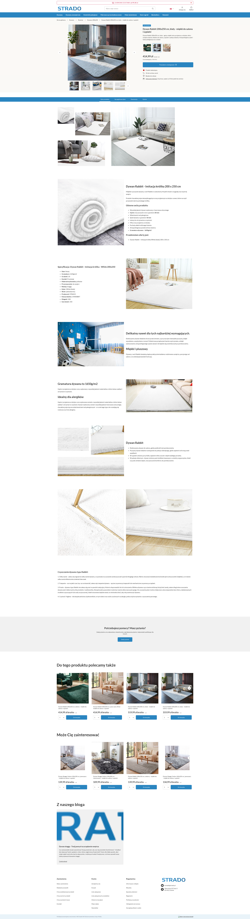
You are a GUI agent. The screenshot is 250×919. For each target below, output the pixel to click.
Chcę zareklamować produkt (65, 892)
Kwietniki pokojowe (90, 15)
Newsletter (95, 908)
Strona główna (61, 20)
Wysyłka (128, 888)
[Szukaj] (152, 8)
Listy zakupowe (96, 892)
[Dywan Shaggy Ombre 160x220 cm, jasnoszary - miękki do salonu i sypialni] (177, 758)
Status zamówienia (62, 884)
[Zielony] (147, 47)
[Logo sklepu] (69, 8)
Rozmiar (80, 20)
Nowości (165, 15)
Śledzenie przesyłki (62, 888)
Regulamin (129, 896)
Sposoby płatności (131, 892)
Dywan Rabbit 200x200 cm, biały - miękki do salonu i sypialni (176, 707)
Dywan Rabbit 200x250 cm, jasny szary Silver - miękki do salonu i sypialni (107, 707)
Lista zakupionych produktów (100, 896)
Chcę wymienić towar (63, 900)
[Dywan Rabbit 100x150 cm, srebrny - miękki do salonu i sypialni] (142, 758)
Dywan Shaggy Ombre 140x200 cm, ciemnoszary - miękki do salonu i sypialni (105, 777)
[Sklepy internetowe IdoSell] (185, 916)
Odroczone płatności (151, 79)
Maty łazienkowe (131, 15)
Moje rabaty (95, 904)
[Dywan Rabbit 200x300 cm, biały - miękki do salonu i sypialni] (142, 688)
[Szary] (166, 47)
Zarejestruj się (96, 884)
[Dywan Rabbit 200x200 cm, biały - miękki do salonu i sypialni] (177, 688)
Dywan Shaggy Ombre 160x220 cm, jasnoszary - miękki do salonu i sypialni (177, 777)
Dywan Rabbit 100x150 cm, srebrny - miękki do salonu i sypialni (142, 777)
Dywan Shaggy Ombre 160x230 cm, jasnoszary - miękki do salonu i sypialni (72, 777)
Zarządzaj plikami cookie (133, 908)
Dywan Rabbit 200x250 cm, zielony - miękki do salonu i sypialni (72, 707)
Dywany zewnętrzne (73, 15)
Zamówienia (61, 879)
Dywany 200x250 (92, 20)
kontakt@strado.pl (170, 885)
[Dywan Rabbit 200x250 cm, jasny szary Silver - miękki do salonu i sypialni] (108, 688)
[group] (97, 53)
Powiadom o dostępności (167, 65)
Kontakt (59, 904)
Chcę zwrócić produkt (63, 896)
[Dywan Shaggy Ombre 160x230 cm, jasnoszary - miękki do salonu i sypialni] (73, 758)
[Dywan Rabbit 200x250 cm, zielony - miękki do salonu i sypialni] (73, 688)
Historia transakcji (97, 900)
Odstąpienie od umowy (133, 904)
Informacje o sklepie (132, 884)
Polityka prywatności (132, 900)
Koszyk (94, 888)
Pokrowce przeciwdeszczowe (111, 15)
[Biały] (157, 47)
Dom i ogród (144, 15)
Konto (94, 879)
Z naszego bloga (71, 804)
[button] (59, 52)
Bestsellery (155, 15)
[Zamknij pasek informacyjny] (191, 3)
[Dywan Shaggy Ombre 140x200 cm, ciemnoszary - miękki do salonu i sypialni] (108, 758)
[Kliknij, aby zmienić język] (172, 8)
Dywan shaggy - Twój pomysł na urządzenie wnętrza (79, 846)
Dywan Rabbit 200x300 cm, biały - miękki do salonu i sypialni (141, 707)
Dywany (60, 15)
